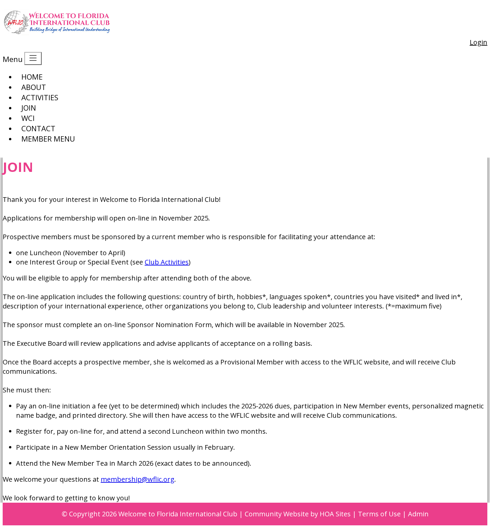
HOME (32, 77)
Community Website (277, 513)
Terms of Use (379, 513)
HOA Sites (335, 513)
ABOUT (33, 87)
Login (478, 42)
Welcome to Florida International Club (177, 513)
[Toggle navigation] (33, 58)
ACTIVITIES (39, 97)
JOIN (28, 108)
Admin (418, 513)
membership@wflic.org (137, 479)
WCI (28, 118)
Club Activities (167, 262)
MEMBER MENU (48, 139)
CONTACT (38, 128)
